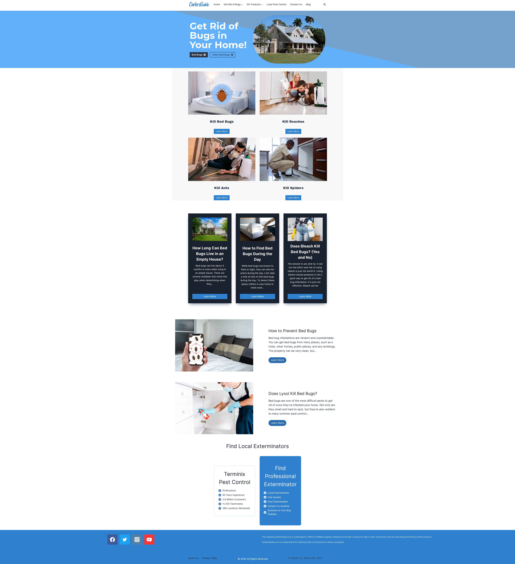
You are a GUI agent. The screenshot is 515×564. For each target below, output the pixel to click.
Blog (308, 4)
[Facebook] (112, 540)
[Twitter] (125, 540)
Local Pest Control (276, 4)
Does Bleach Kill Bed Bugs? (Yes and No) (305, 252)
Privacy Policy (209, 558)
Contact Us (296, 4)
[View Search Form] (324, 4)
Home (217, 4)
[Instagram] (137, 540)
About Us (193, 558)
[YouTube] (149, 540)
